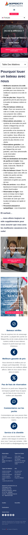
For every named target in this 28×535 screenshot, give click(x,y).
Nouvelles (17, 502)
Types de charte (19, 453)
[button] (25, 64)
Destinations (5, 507)
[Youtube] (8, 515)
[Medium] (11, 515)
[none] (13, 17)
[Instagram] (3, 515)
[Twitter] (13, 515)
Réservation (5, 453)
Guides (4, 502)
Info (16, 468)
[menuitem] (13, 17)
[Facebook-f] (6, 515)
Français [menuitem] (7, 18)
